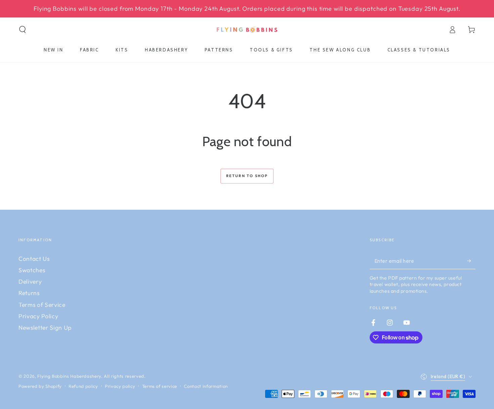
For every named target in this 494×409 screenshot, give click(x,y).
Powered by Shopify (40, 386)
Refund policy (83, 386)
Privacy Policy (38, 316)
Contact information (206, 386)
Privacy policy (120, 386)
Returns (29, 293)
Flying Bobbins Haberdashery (69, 376)
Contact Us (34, 258)
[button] (22, 30)
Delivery (30, 281)
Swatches (31, 270)
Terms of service (159, 386)
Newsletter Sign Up (45, 327)
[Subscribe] (471, 261)
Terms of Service (42, 305)
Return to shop (247, 175)
